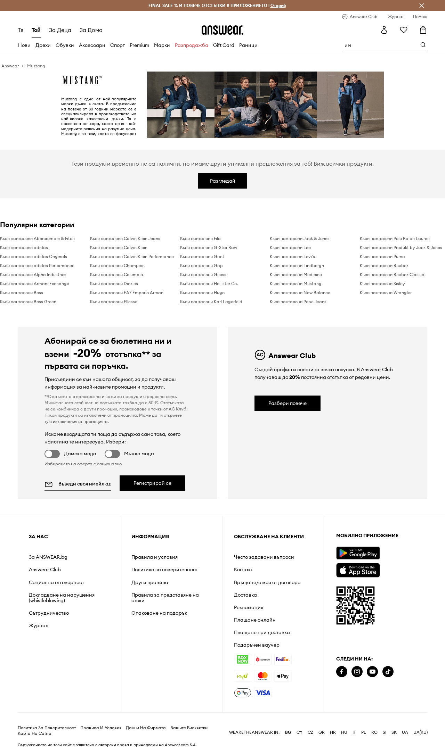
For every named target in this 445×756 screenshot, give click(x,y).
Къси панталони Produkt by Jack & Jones (401, 247)
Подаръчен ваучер (257, 645)
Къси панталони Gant (202, 256)
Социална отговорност (56, 582)
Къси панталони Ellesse (113, 301)
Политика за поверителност (164, 569)
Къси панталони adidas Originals (33, 256)
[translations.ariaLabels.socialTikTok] (388, 671)
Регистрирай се (152, 483)
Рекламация (248, 607)
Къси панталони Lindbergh (297, 265)
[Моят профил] (384, 30)
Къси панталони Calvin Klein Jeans (125, 238)
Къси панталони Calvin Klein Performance (132, 256)
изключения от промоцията (80, 421)
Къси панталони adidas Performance (37, 265)
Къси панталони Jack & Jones (300, 238)
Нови (24, 45)
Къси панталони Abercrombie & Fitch (37, 238)
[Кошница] (423, 30)
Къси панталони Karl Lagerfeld (211, 301)
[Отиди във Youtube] (372, 672)
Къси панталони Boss (21, 292)
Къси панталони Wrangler (386, 292)
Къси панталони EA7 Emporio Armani (127, 292)
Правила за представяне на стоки (165, 598)
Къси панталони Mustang (296, 283)
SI (384, 732)
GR (321, 732)
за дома (91, 29)
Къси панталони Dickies (114, 283)
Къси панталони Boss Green (28, 301)
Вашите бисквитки (189, 727)
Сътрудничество (49, 613)
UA (405, 732)
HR (333, 732)
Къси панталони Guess (203, 274)
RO (374, 732)
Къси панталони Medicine (296, 274)
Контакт (243, 569)
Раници (248, 45)
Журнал (38, 625)
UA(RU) (420, 732)
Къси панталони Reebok (384, 265)
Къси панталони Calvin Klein (118, 247)
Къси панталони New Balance (300, 292)
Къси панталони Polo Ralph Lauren (395, 238)
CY (299, 732)
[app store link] (358, 569)
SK (394, 732)
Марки (162, 45)
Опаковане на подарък (159, 613)
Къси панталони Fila (200, 238)
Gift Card (223, 45)
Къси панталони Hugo (202, 292)
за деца (60, 29)
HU (344, 732)
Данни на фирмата (146, 727)
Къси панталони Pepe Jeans (298, 301)
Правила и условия (154, 557)
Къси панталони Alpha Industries (33, 274)
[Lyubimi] (403, 30)
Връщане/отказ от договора (267, 582)
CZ (310, 732)
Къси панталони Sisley (382, 283)
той (36, 29)
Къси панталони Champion (117, 265)
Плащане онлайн (255, 620)
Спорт (117, 45)
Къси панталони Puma (382, 256)
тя (20, 29)
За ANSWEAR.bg (48, 557)
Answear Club (45, 569)
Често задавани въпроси (264, 557)
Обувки (65, 45)
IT (354, 732)
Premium (139, 45)
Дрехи (43, 45)
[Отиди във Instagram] (357, 672)
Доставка (245, 595)
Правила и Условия (100, 727)
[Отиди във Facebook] (341, 672)
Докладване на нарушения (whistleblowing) (62, 598)
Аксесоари (92, 45)
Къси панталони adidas (24, 247)
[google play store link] (358, 553)
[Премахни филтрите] (421, 5)
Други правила (149, 582)
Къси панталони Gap (201, 265)
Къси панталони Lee (290, 247)
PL (363, 732)
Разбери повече (287, 403)
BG (288, 732)
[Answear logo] (222, 30)
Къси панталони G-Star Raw (208, 247)
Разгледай (222, 181)
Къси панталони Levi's (292, 256)
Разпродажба (191, 45)
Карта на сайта (34, 733)
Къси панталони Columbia (116, 274)
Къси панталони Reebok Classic (392, 274)
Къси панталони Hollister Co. (209, 283)
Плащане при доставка (262, 632)
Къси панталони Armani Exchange (34, 283)
